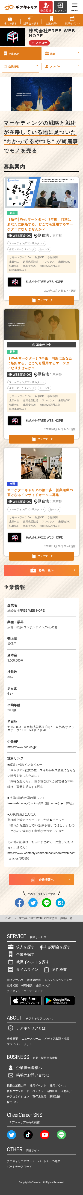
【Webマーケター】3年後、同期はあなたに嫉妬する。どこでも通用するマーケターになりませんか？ (40, 363)
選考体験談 (34, 980)
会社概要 (12, 1038)
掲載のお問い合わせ (32, 1075)
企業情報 (23, 66)
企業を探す (25, 954)
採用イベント (38, 1085)
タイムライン (27, 969)
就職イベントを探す (32, 962)
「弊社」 (69, 803)
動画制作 (55, 1096)
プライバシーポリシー (21, 1044)
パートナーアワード (19, 1166)
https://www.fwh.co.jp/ (22, 747)
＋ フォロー (39, 42)
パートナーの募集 (49, 1161)
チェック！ (60, 820)
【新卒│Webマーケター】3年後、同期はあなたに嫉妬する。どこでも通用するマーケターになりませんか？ (40, 224)
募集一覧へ (46, 570)
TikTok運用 (39, 1096)
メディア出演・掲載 (56, 1038)
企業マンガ (43, 985)
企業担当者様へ (29, 1068)
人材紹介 (66, 1091)
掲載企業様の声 (16, 1085)
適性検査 (59, 969)
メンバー (64, 66)
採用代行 (12, 1102)
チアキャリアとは (31, 1028)
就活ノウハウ (15, 980)
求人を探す (25, 947)
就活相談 (12, 985)
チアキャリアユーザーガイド (25, 991)
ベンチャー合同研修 (45, 1091)
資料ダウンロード (18, 1091)
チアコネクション (18, 1096)
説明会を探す (59, 947)
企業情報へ (46, 879)
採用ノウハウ (58, 1085)
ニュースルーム (31, 1038)
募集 (64, 53)
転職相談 (27, 985)
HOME (7, 918)
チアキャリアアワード (21, 1161)
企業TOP (14, 53)
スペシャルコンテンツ (58, 980)
